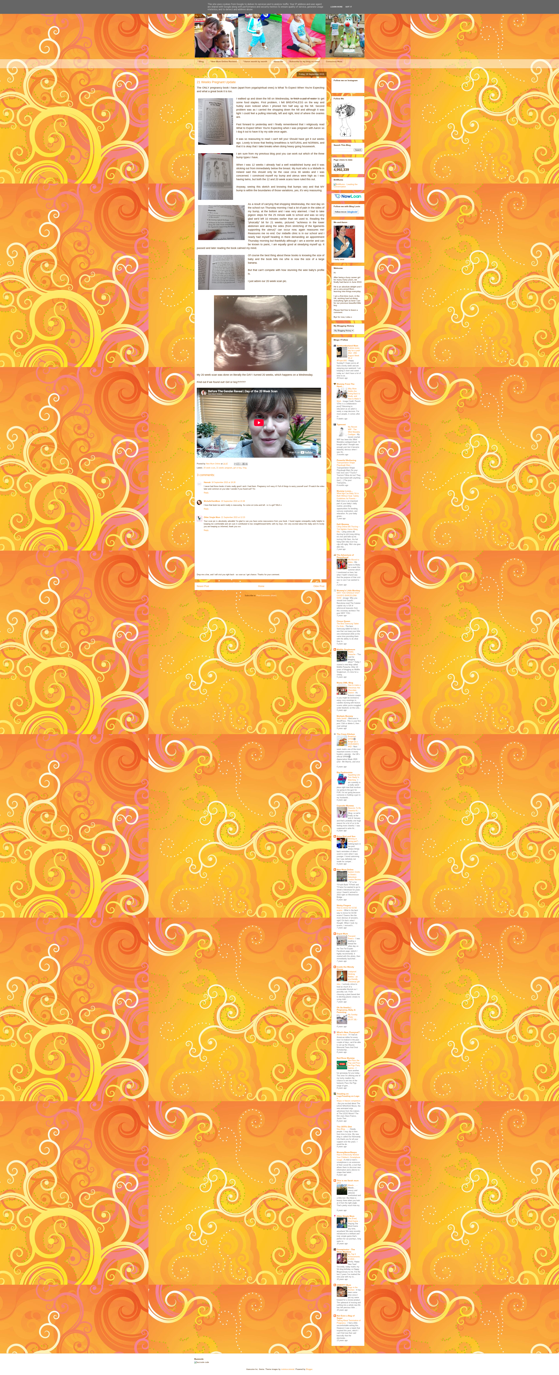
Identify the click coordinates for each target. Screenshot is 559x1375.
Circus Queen (343, 621)
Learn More (336, 7)
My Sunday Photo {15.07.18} (353, 1017)
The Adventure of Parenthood (345, 556)
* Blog (201, 61)
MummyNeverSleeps (347, 1152)
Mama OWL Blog (345, 683)
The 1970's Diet (344, 1126)
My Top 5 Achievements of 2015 (354, 1256)
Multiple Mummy (345, 716)
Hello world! (342, 718)
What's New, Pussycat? (348, 1032)
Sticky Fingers (344, 905)
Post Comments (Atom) (266, 595)
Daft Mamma (343, 524)
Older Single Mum (212, 517)
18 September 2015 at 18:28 (223, 482)
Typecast (341, 424)
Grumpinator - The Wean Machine (346, 1250)
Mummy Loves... (345, 491)
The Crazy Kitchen (346, 734)
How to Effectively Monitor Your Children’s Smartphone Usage (348, 1157)
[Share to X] (240, 463)
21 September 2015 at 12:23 (233, 517)
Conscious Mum (334, 61)
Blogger (309, 1369)
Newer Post (203, 586)
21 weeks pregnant (224, 468)
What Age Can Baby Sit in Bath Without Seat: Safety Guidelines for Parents (348, 496)
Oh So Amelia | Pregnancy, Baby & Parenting (346, 1009)
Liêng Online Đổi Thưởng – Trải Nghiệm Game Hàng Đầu (348, 529)
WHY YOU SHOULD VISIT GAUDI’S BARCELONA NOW (348, 595)
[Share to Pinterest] (246, 463)
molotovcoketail (287, 1369)
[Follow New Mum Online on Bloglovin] (346, 213)
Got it (348, 7)
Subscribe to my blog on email (304, 61)
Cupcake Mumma (345, 805)
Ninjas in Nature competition (348, 1101)
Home (261, 586)
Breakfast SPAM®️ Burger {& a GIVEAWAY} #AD (353, 741)
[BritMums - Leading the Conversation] (348, 186)
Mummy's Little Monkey (348, 590)
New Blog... (342, 1129)
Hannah (207, 482)
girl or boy (237, 468)
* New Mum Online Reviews (223, 61)
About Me (278, 61)
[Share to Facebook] (243, 463)
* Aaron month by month (255, 61)
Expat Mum (342, 933)
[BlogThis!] (238, 463)
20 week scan (209, 468)
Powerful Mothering (346, 460)
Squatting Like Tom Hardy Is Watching (354, 777)
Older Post (318, 586)
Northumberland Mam (347, 345)
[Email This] (235, 463)
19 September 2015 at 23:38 (233, 501)
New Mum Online (345, 869)
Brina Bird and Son (346, 836)
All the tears (342, 1035)
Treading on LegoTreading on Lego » (348, 1096)
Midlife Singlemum (346, 649)
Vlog (244, 468)
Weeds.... (352, 1185)
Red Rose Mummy (346, 1058)
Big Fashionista (344, 772)
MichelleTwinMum (212, 501)
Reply (206, 493)
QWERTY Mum (344, 1285)
